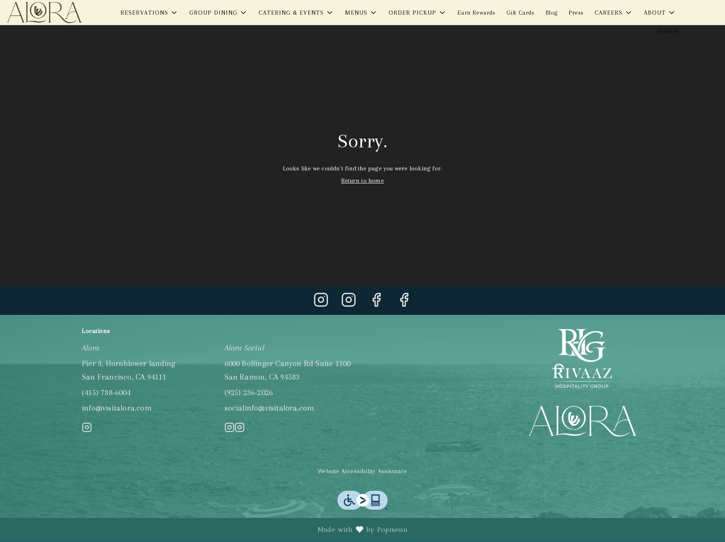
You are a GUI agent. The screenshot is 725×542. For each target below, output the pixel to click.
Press (576, 12)
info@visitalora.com (116, 408)
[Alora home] (44, 12)
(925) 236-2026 (248, 392)
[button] (149, 12)
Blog (551, 12)
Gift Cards (520, 12)
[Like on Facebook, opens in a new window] (376, 303)
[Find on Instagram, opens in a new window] (321, 303)
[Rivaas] (582, 358)
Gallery (668, 31)
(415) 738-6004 (106, 392)
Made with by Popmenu (207, 529)
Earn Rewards (476, 12)
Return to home (362, 180)
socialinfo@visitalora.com (269, 408)
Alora (582, 421)
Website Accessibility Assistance (362, 471)
